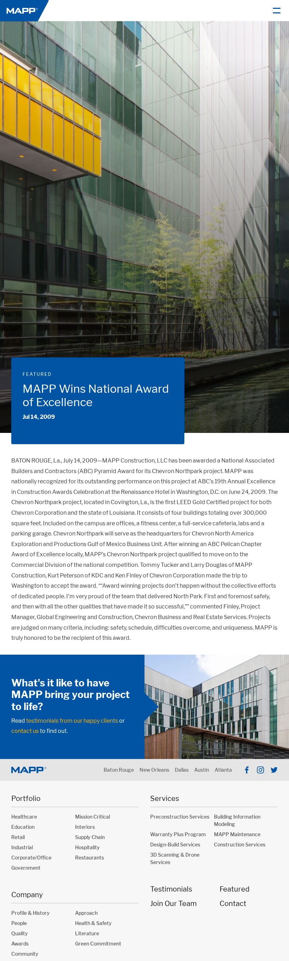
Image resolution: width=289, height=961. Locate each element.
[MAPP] (24, 10)
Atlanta (223, 770)
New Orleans (154, 770)
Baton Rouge (119, 770)
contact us (25, 731)
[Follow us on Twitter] (274, 770)
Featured (37, 374)
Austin (201, 770)
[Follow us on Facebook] (246, 770)
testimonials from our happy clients (72, 720)
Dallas (182, 770)
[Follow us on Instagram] (260, 770)
